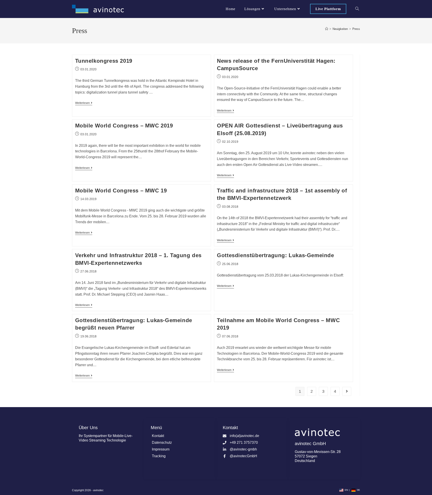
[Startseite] (326, 29)
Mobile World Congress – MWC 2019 (124, 126)
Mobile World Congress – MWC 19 (121, 190)
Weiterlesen (83, 103)
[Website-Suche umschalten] (357, 9)
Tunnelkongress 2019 (103, 61)
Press (356, 29)
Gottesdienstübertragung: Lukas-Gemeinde (275, 255)
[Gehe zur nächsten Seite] (346, 391)
